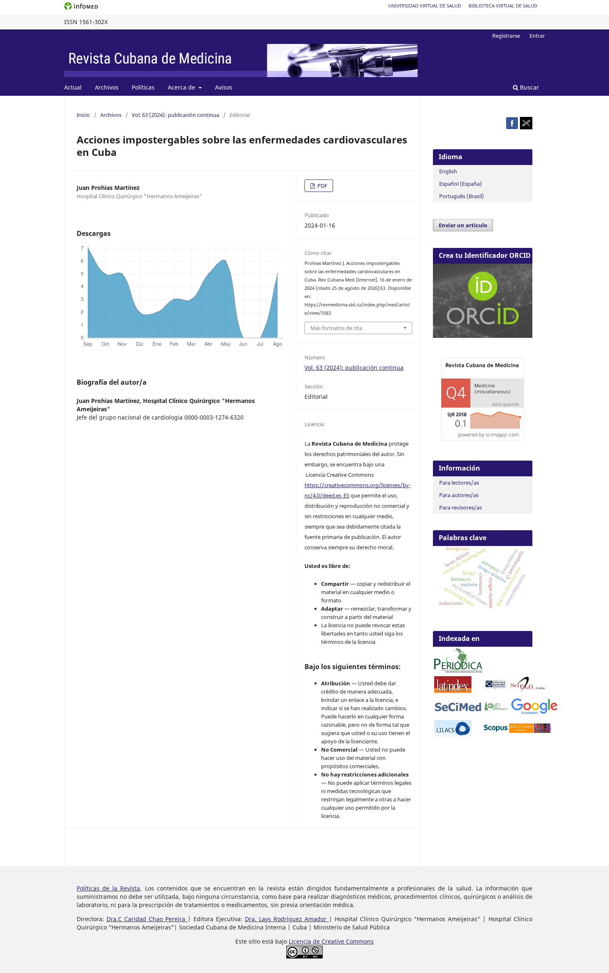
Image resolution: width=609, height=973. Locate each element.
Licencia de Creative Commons (331, 941)
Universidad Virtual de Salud (424, 5)
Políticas (143, 87)
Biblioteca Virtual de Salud (503, 5)
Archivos (106, 87)
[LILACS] (452, 734)
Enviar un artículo (463, 225)
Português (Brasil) (461, 196)
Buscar (528, 87)
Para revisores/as (460, 507)
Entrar (537, 35)
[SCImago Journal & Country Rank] (482, 438)
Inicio (83, 115)
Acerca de (182, 87)
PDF (321, 185)
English (448, 171)
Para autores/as (459, 495)
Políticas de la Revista (108, 888)
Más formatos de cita (336, 328)
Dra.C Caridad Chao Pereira (147, 919)
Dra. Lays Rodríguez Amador (287, 919)
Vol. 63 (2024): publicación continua (175, 115)
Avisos (223, 87)
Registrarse (506, 35)
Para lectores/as (459, 482)
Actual (73, 87)
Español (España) (460, 183)
